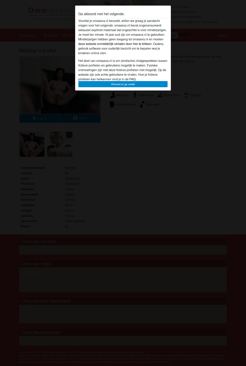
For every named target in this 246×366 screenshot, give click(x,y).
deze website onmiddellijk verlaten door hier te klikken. (115, 43)
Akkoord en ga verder (123, 84)
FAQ (132, 79)
